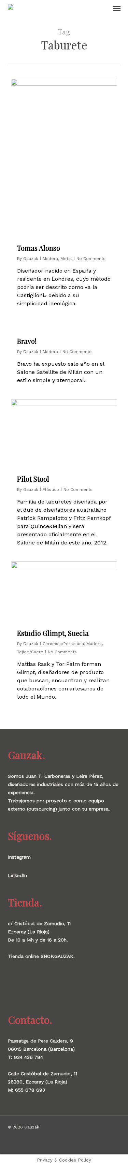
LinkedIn (17, 875)
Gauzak (30, 258)
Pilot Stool (33, 478)
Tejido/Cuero (30, 652)
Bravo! (27, 341)
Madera (50, 258)
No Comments (90, 258)
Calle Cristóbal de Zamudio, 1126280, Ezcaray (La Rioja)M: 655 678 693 (42, 1082)
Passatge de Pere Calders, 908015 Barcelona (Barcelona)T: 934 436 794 (41, 1049)
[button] (116, 8)
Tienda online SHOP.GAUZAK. (41, 956)
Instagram (19, 857)
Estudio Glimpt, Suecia (53, 633)
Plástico (51, 489)
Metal (66, 258)
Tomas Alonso (38, 247)
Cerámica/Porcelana (63, 643)
